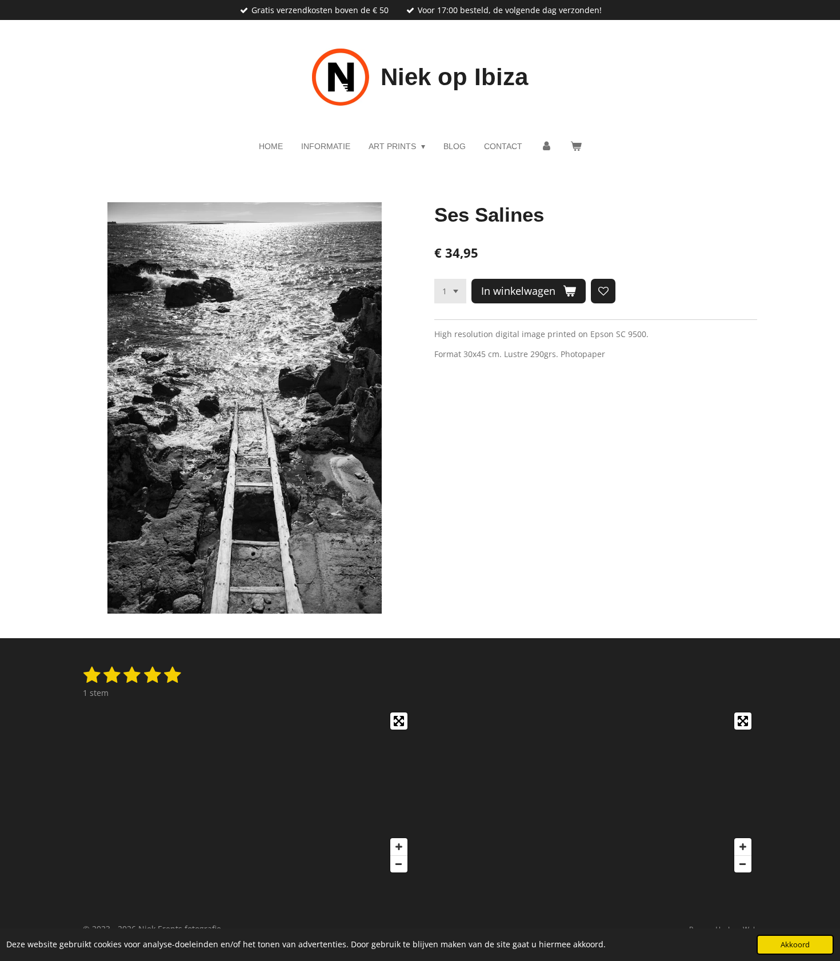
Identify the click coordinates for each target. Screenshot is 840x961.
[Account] (546, 146)
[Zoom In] (398, 846)
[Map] (248, 792)
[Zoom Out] (398, 863)
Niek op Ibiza (454, 76)
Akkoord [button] (795, 945)
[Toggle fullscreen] (398, 721)
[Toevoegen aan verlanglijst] (603, 291)
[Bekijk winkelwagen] (576, 146)
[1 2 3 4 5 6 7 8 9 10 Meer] (450, 291)
